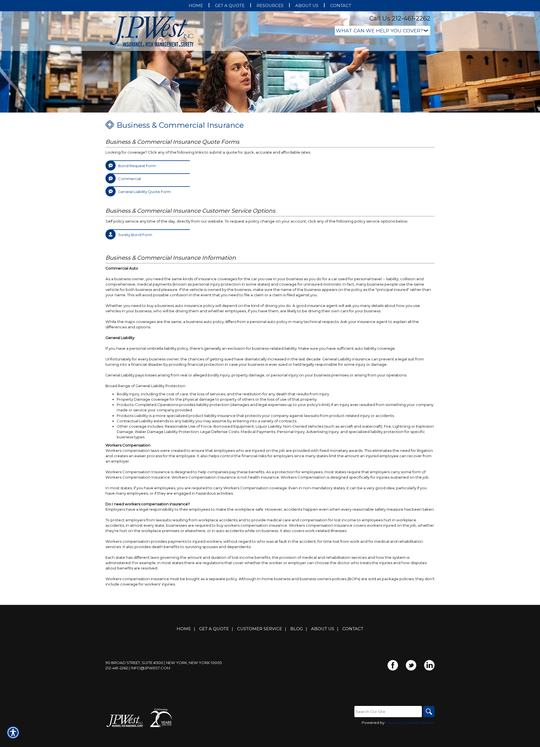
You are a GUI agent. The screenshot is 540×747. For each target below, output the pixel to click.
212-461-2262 (116, 668)
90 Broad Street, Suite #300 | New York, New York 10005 (163, 662)
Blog (296, 628)
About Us (322, 628)
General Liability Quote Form (144, 191)
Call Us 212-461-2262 (399, 18)
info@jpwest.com (150, 668)
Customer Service (259, 628)
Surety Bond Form (135, 234)
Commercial (129, 178)
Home (184, 628)
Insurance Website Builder (410, 722)
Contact (352, 628)
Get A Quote (214, 628)
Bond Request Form (137, 165)
